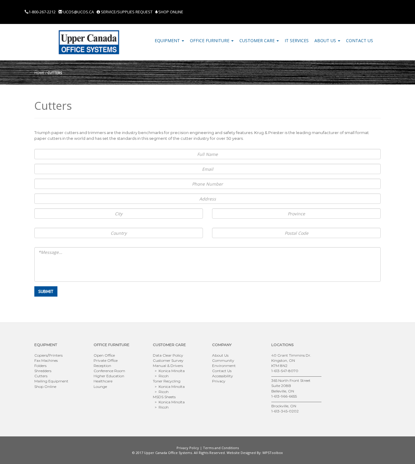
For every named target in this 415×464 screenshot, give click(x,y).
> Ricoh (161, 376)
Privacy (218, 381)
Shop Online (170, 12)
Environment (224, 365)
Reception (102, 365)
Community (223, 360)
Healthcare (103, 381)
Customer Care (257, 40)
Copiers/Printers (48, 355)
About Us (325, 40)
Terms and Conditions (221, 448)
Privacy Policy (188, 448)
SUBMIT (45, 291)
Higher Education (109, 376)
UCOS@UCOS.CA (78, 12)
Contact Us (359, 40)
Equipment (168, 40)
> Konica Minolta (169, 370)
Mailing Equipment (51, 381)
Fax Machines (46, 360)
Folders (40, 365)
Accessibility (222, 376)
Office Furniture (210, 40)
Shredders (42, 370)
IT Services (297, 40)
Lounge (100, 386)
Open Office (104, 355)
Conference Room (109, 370)
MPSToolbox (272, 452)
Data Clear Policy (168, 355)
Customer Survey (168, 360)
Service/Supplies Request (126, 12)
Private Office (106, 360)
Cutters (40, 376)
